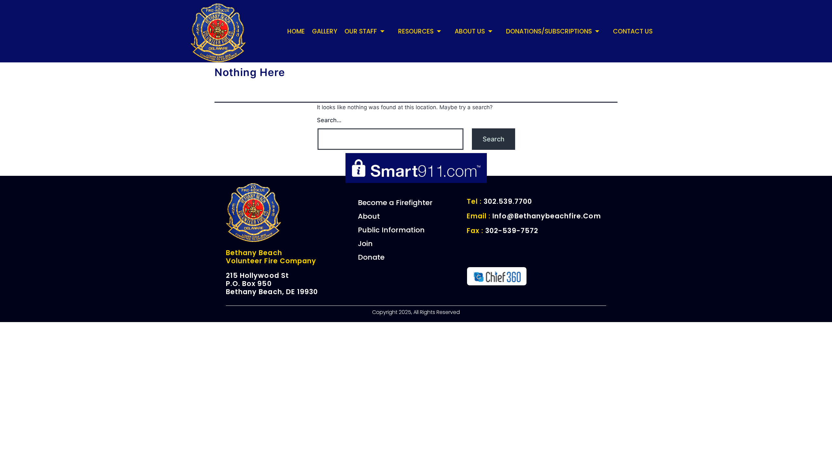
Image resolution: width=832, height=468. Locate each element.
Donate (371, 257)
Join (365, 244)
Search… (329, 120)
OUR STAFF (360, 31)
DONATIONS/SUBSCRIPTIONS (549, 31)
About (369, 216)
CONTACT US (633, 31)
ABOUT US (470, 31)
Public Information (391, 230)
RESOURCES (416, 31)
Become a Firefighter (395, 203)
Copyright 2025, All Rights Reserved (416, 312)
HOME (296, 31)
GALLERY (324, 31)
